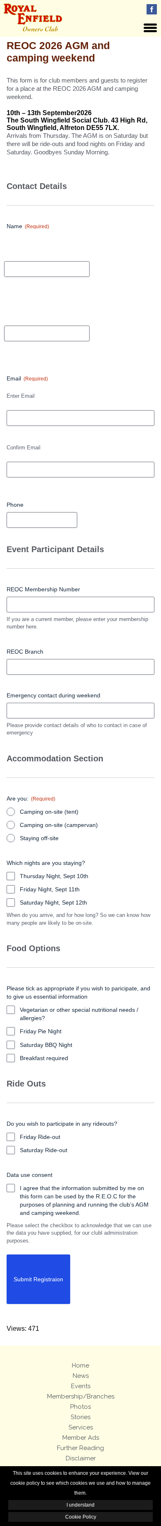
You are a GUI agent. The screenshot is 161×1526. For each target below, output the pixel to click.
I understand (80, 1505)
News (81, 1376)
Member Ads (80, 1437)
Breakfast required (44, 1058)
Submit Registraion (38, 1279)
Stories (80, 1417)
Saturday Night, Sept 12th (53, 902)
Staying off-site (39, 838)
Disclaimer (81, 1458)
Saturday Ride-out (43, 1150)
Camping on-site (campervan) (59, 825)
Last (9, 310)
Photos (80, 1406)
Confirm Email (23, 447)
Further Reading (80, 1448)
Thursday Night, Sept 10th (54, 876)
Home (80, 1365)
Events (80, 1386)
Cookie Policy (80, 1517)
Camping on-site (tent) (49, 811)
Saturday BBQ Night (46, 1045)
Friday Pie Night (41, 1031)
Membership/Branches (80, 1396)
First (9, 245)
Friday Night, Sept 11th (50, 889)
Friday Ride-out (40, 1137)
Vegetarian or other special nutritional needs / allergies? (79, 1013)
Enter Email (21, 396)
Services (81, 1427)
